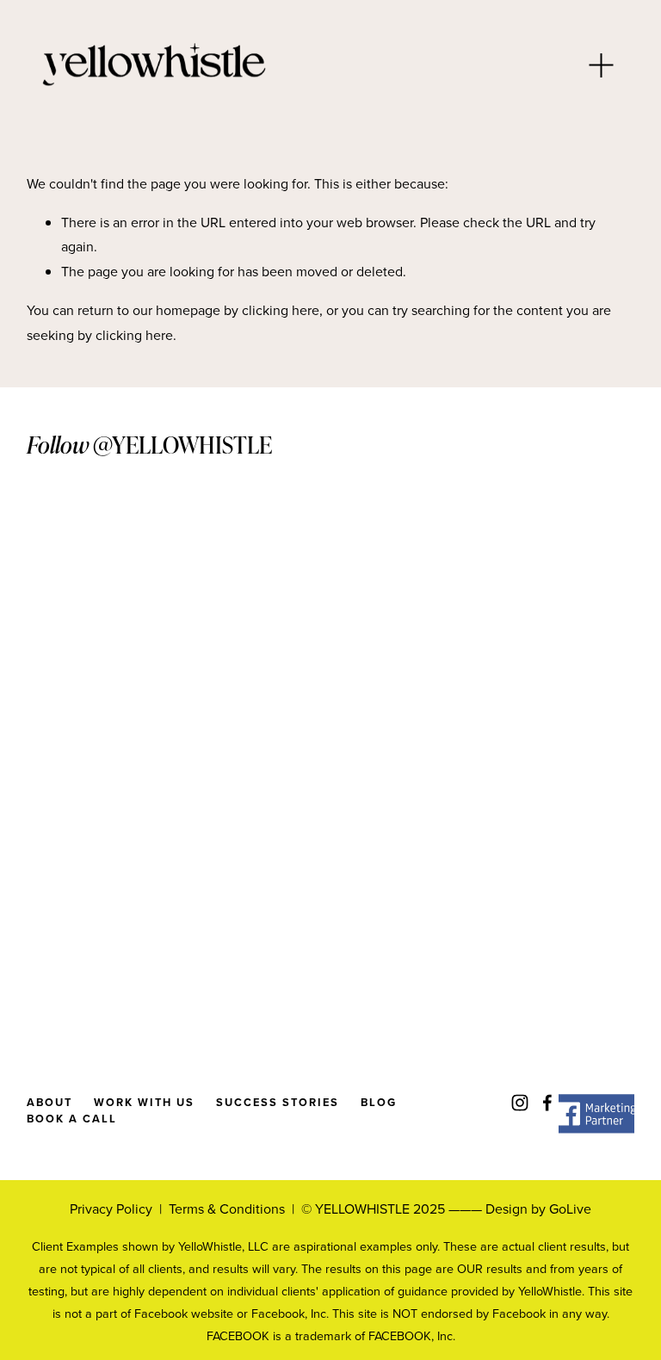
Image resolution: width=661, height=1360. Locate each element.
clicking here (280, 309)
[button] (103, 624)
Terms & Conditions (227, 1208)
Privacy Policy (111, 1208)
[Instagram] (519, 1102)
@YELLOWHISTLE (182, 444)
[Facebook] (547, 1102)
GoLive (570, 1208)
